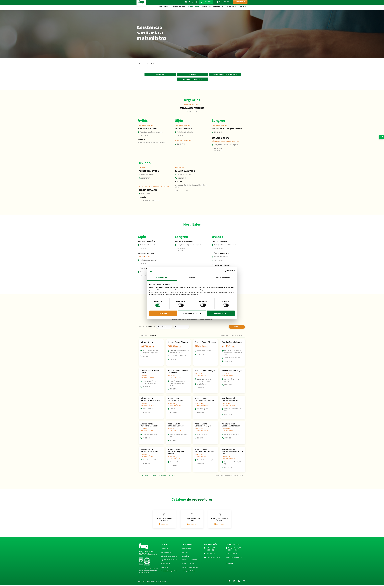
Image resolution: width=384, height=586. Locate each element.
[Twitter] (189, 2)
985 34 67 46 (211, 554)
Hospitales (192, 74)
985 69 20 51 (218, 148)
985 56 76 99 (144, 136)
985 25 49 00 (232, 554)
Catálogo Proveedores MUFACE (164, 519)
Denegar (163, 313)
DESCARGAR (164, 524)
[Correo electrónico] (196, 2)
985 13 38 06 (144, 275)
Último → (172, 475)
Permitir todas (220, 313)
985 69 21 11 (218, 150)
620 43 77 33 (181, 144)
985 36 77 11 (181, 136)
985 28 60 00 (218, 260)
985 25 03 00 (218, 248)
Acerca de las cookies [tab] (222, 278)
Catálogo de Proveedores (192, 79)
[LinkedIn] (192, 2)
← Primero (144, 475)
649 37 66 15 (145, 193)
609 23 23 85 (218, 132)
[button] (206, 2)
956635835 (200, 354)
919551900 (228, 361)
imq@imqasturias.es (213, 557)
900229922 (146, 356)
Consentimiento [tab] (162, 278)
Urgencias (160, 74)
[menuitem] (164, 7)
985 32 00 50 (144, 264)
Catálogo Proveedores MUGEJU (219, 519)
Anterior (153, 475)
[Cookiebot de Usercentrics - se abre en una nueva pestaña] (226, 271)
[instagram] (186, 2)
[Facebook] (183, 2)
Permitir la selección (192, 313)
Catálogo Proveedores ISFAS (192, 519)
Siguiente (162, 475)
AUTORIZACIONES (240, 1)
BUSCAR (236, 327)
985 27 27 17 (145, 178)
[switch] (181, 305)
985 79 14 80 (193, 111)
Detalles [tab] (192, 278)
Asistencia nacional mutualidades (225, 74)
